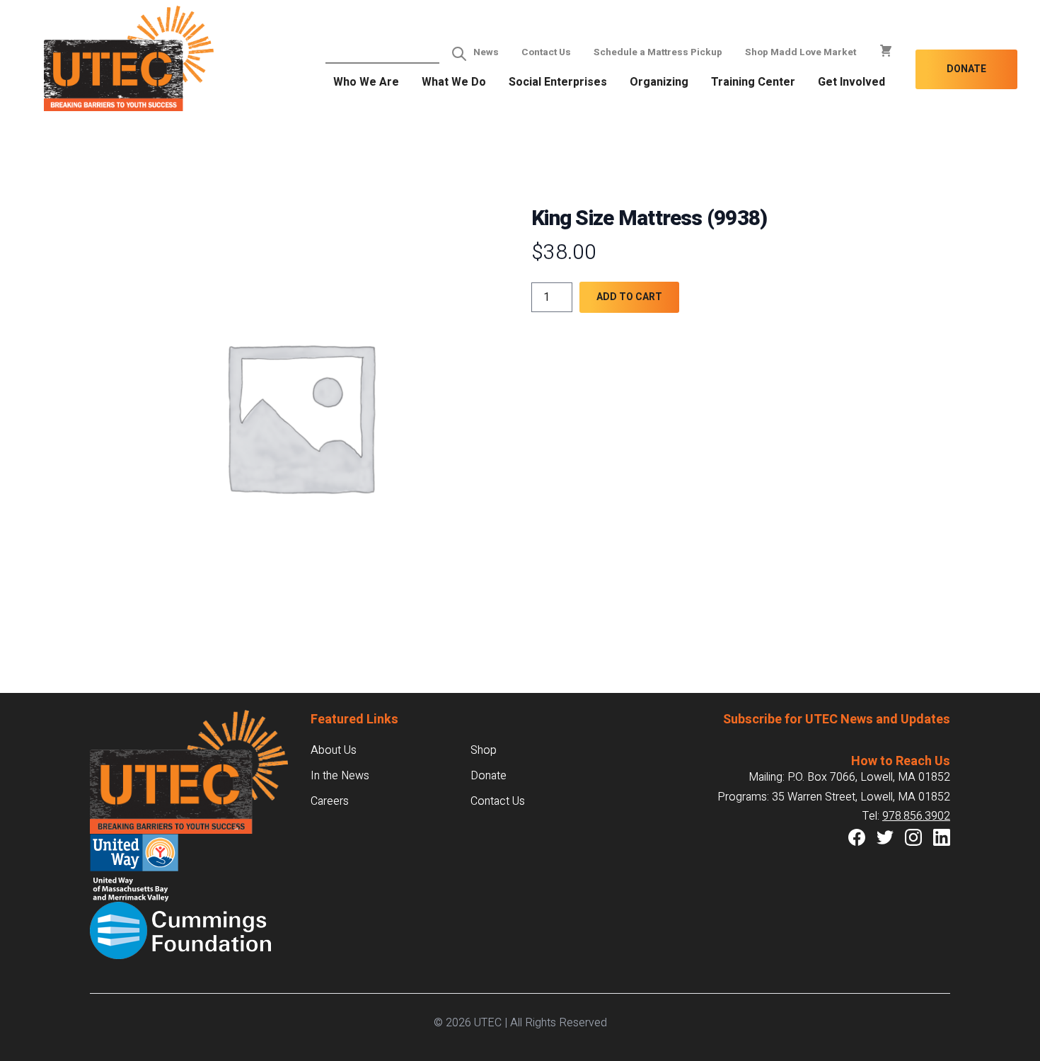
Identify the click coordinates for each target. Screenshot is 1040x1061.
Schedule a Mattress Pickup (658, 52)
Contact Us (546, 52)
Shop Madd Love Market (800, 52)
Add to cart (629, 296)
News (486, 52)
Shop (483, 750)
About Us (334, 750)
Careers (330, 801)
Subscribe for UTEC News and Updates (836, 719)
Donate (966, 69)
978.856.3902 (916, 816)
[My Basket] (886, 51)
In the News (340, 775)
